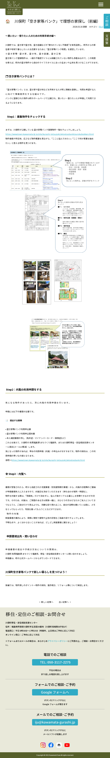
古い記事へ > (65, 602)
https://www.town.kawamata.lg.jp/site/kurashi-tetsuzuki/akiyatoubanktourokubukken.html (49, 134)
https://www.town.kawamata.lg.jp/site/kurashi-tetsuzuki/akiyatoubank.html (48, 460)
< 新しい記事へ (46, 602)
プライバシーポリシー (58, 641)
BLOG (102, 26)
